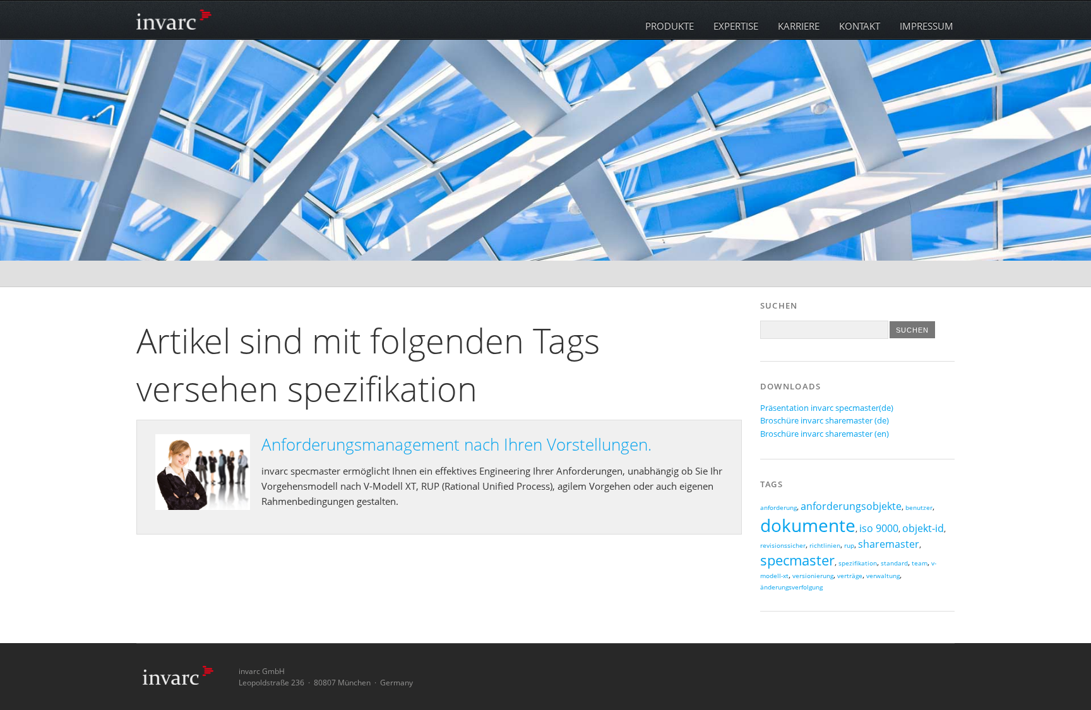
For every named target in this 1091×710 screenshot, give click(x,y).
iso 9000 (878, 528)
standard (894, 563)
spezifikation (857, 563)
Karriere (799, 26)
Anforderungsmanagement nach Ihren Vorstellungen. (456, 444)
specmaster (797, 560)
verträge (849, 576)
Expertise (735, 26)
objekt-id (923, 528)
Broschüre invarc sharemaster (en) (824, 433)
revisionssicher (783, 545)
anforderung (778, 508)
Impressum (926, 26)
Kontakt (859, 26)
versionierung (812, 576)
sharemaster (888, 544)
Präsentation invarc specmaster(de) (826, 407)
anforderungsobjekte (851, 506)
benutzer (919, 508)
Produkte (669, 26)
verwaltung (883, 576)
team (919, 563)
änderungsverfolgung (791, 587)
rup (849, 545)
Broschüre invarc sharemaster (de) (824, 420)
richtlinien (824, 545)
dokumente (808, 525)
